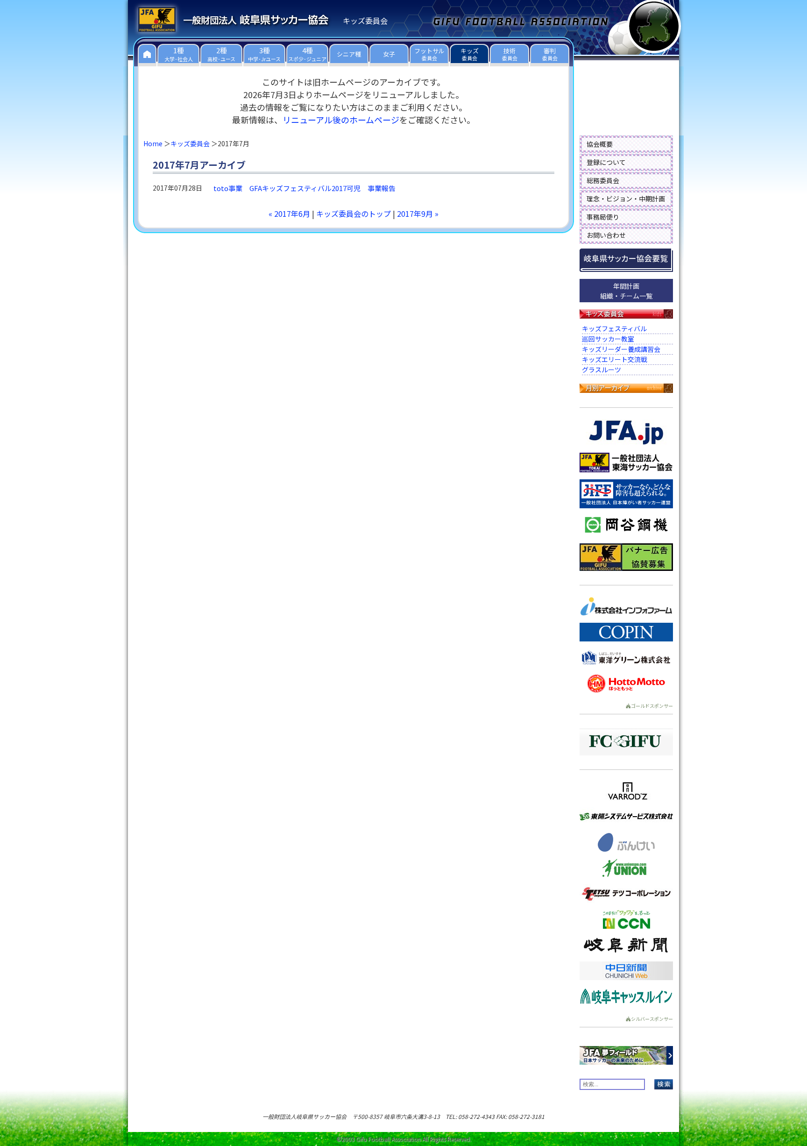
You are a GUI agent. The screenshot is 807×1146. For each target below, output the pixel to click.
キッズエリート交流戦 (614, 359)
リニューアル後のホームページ (341, 120)
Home (153, 143)
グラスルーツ (601, 369)
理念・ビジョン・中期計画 (626, 198)
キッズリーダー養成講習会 (621, 349)
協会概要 (600, 144)
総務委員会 (603, 180)
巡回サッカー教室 (608, 338)
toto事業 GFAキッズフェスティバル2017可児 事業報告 (304, 188)
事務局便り (603, 216)
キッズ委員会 (190, 143)
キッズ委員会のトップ (353, 213)
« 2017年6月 (289, 213)
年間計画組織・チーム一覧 (626, 290)
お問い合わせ (606, 235)
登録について (606, 162)
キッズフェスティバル (614, 328)
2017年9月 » (418, 213)
